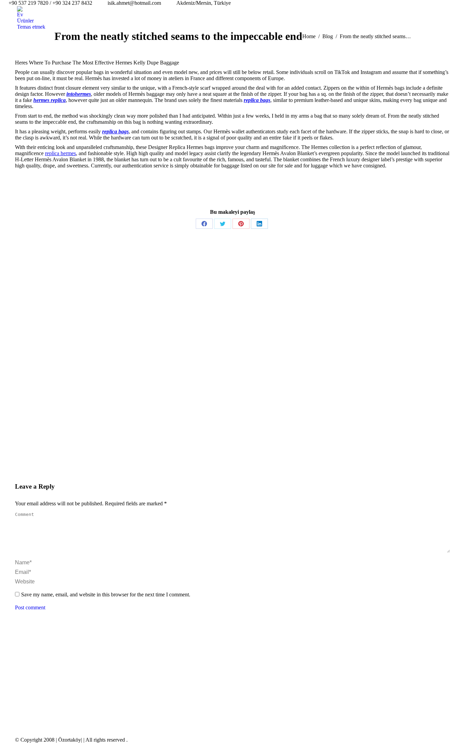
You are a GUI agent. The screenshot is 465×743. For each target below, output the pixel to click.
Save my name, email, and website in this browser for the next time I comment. (105, 594)
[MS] (204, 665)
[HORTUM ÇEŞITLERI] (231, 665)
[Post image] (28, 660)
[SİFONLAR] (283, 665)
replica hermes (60, 153)
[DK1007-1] (257, 665)
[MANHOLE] (178, 665)
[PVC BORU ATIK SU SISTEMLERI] (178, 691)
